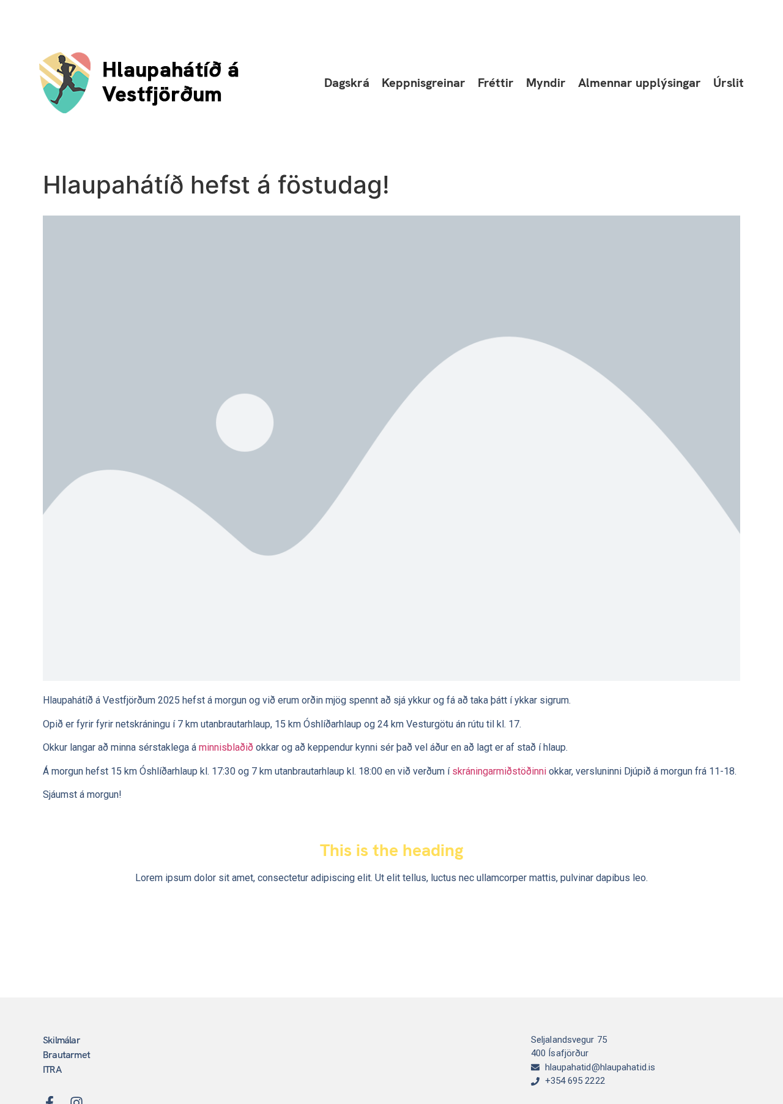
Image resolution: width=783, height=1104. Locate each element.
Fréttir (496, 83)
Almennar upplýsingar (639, 83)
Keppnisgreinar (424, 83)
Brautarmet (66, 1054)
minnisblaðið (226, 747)
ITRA (52, 1069)
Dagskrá (346, 83)
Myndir (546, 83)
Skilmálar (61, 1040)
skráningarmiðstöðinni (499, 771)
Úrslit (728, 83)
